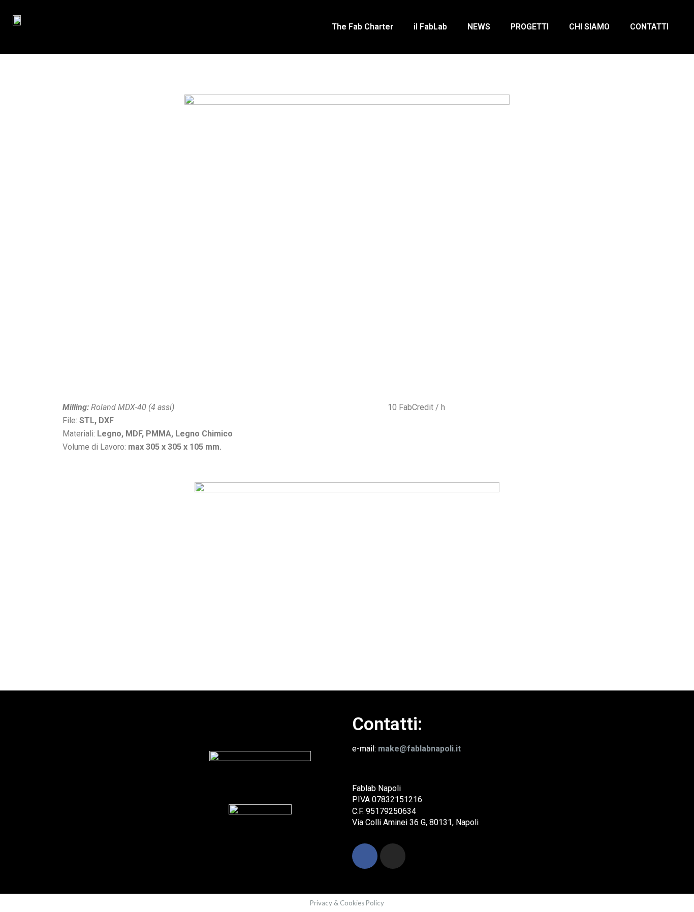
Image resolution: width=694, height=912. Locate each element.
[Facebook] (364, 856)
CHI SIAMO (589, 27)
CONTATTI (649, 27)
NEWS (478, 27)
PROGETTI (530, 27)
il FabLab (430, 27)
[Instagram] (392, 856)
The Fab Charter (362, 27)
